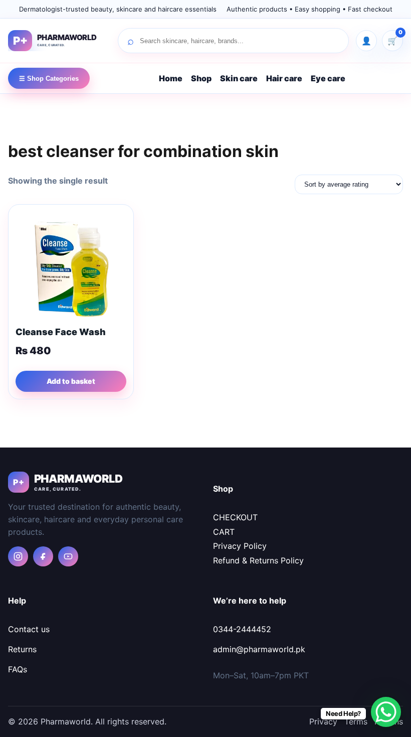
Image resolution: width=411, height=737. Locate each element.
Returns (22, 649)
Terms (355, 721)
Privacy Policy (240, 546)
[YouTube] (68, 556)
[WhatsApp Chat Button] (386, 712)
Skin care (239, 78)
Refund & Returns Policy (258, 560)
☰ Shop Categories (49, 78)
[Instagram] (18, 556)
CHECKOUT (235, 517)
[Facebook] (43, 556)
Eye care (328, 78)
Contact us (29, 629)
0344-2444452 (242, 629)
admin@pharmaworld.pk (259, 649)
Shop (201, 78)
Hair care (284, 78)
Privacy (323, 721)
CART (224, 532)
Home (170, 78)
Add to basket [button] (71, 381)
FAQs (17, 669)
